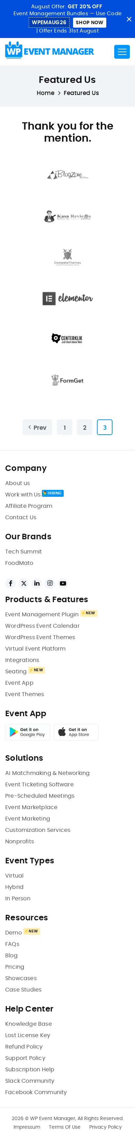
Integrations (22, 660)
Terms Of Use (65, 1127)
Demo (13, 933)
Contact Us (20, 517)
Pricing (14, 967)
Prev (40, 428)
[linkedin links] (37, 583)
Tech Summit (23, 551)
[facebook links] (10, 583)
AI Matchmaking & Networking (47, 773)
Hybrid (14, 887)
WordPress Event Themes (40, 637)
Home (45, 93)
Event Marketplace (31, 807)
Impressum (27, 1127)
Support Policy (25, 1058)
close (129, 19)
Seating (16, 671)
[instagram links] (50, 583)
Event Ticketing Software (39, 784)
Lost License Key (27, 1035)
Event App (19, 683)
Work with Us (22, 494)
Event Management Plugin (42, 614)
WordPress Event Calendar (42, 626)
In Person (17, 898)
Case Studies (23, 990)
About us (17, 483)
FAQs (12, 944)
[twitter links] (23, 583)
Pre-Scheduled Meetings (39, 796)
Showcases (21, 978)
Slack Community (29, 1081)
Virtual (14, 876)
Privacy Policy (105, 1127)
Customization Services (37, 830)
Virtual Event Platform (35, 649)
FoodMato (19, 563)
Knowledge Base (28, 1024)
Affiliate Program (28, 506)
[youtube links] (63, 583)
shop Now (89, 22)
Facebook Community (36, 1092)
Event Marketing (27, 819)
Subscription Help (29, 1069)
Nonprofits (19, 841)
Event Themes (24, 694)
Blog (11, 955)
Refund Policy (24, 1047)
